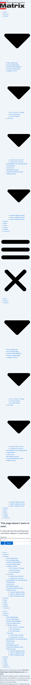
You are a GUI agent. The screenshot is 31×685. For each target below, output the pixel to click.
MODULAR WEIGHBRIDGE (14, 67)
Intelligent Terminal (12, 566)
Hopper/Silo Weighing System (15, 172)
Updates (5, 229)
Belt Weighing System (13, 170)
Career (5, 225)
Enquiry (5, 227)
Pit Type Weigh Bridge (13, 65)
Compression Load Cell (16, 162)
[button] (15, 265)
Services (5, 221)
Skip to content (4, 1)
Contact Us (6, 231)
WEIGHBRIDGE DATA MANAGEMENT (17, 164)
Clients (5, 223)
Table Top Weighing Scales (17, 217)
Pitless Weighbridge (12, 63)
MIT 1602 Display (15, 116)
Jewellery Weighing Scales (17, 215)
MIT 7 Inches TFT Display (17, 112)
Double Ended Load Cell (16, 160)
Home (5, 12)
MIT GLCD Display (15, 114)
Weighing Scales (11, 590)
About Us (6, 14)
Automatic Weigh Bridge (13, 69)
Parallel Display (11, 166)
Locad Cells (10, 574)
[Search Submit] (3, 543)
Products (5, 556)
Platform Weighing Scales (17, 219)
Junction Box (10, 168)
